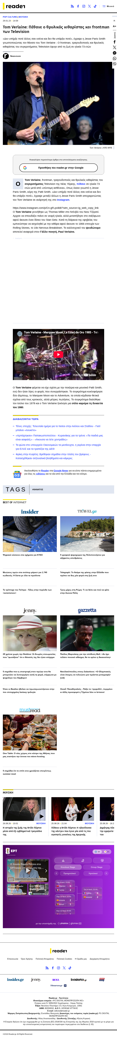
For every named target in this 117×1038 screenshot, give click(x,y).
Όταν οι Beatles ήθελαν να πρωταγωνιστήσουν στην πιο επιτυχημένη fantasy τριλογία (28, 690)
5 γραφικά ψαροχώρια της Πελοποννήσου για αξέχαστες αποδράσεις (82, 556)
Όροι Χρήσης (27, 959)
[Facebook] (78, 6)
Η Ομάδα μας (81, 959)
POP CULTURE (10, 17)
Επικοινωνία (12, 959)
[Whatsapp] (114, 58)
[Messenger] (114, 53)
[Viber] (114, 64)
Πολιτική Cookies (64, 959)
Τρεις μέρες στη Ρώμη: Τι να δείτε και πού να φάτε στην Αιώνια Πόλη (84, 591)
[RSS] (72, 6)
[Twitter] (89, 6)
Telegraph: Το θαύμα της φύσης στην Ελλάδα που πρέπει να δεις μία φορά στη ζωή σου (84, 574)
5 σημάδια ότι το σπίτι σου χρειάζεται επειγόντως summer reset (27, 772)
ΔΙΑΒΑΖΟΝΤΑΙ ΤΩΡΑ (26, 419)
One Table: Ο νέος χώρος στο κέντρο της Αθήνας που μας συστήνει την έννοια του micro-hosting (29, 755)
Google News (61, 470)
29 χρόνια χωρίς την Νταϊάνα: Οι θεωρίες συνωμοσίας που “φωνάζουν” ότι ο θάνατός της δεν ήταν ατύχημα (29, 655)
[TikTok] (95, 6)
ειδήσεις (40, 474)
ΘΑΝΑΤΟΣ (38, 489)
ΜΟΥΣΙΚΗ (23, 17)
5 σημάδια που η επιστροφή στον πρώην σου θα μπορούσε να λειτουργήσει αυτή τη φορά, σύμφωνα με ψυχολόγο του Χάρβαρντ (30, 674)
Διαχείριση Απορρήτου (100, 959)
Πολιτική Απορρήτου (45, 959)
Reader (45, 470)
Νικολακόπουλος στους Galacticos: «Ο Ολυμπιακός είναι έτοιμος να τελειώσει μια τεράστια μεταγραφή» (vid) (85, 674)
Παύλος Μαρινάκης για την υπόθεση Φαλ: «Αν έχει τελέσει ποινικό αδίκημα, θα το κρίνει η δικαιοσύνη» (85, 655)
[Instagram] (83, 6)
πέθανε (81, 184)
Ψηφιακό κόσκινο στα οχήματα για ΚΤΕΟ (23, 555)
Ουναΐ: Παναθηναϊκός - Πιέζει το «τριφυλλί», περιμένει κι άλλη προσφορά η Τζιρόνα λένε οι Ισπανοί (86, 690)
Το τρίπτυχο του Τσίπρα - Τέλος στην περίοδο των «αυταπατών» (27, 591)
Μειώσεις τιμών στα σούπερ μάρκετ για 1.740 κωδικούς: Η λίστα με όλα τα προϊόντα (25, 574)
